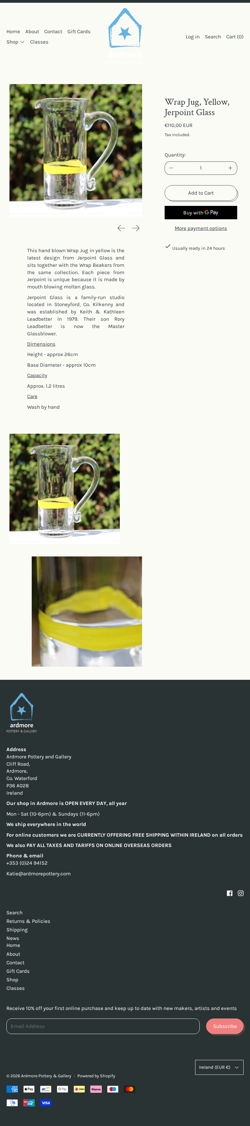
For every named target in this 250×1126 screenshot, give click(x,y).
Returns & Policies (28, 921)
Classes (39, 42)
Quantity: (175, 155)
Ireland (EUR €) (214, 1067)
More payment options (201, 228)
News (12, 938)
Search (14, 912)
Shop (12, 979)
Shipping (17, 930)
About (32, 31)
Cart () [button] (235, 37)
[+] (230, 168)
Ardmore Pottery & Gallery (46, 1075)
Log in (193, 37)
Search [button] (213, 37)
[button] (75, 150)
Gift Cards (79, 31)
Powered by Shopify (96, 1075)
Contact (53, 31)
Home (13, 31)
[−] (171, 168)
